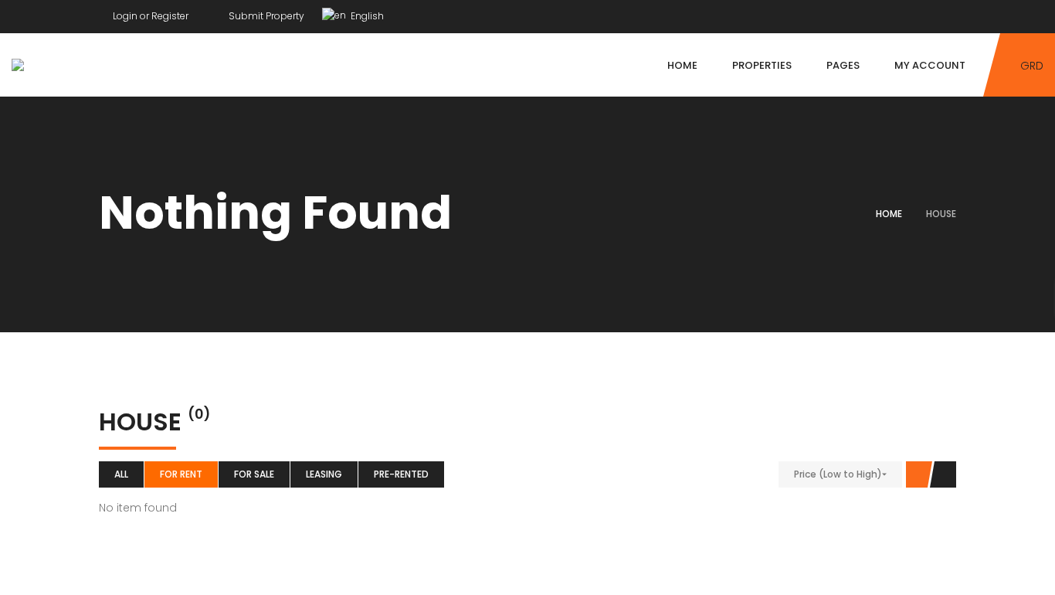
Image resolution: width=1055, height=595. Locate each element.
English (366, 15)
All (121, 474)
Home (889, 213)
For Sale (254, 474)
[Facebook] (923, 13)
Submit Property (265, 15)
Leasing (324, 474)
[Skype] (952, 13)
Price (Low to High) (838, 474)
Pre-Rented (401, 474)
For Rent (181, 474)
